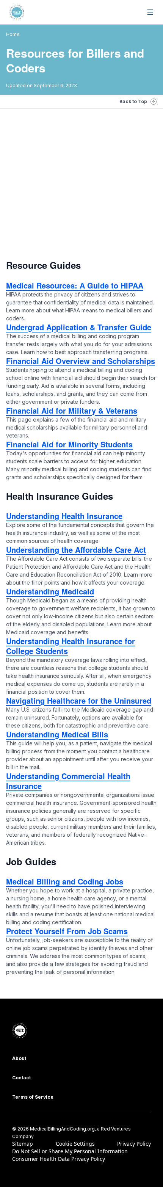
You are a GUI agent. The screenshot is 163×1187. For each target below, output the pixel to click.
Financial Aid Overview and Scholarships (80, 360)
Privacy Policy (134, 1143)
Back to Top (133, 101)
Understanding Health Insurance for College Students (70, 645)
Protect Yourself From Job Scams (67, 930)
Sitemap (22, 1143)
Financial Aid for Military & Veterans (71, 410)
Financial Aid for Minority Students (69, 444)
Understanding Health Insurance (64, 515)
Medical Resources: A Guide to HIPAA (74, 285)
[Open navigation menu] (150, 12)
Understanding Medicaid (50, 591)
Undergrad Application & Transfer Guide (78, 326)
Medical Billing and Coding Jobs (64, 881)
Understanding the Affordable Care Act (76, 549)
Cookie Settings (75, 1143)
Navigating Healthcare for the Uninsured (78, 700)
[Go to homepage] (16, 12)
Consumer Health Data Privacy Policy (58, 1158)
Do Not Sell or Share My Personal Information (70, 1151)
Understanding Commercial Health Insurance (68, 780)
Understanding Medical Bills (57, 734)
